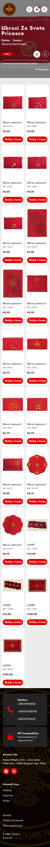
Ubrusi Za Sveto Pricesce (14, 43)
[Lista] (45, 54)
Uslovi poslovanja (12, 825)
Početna (5, 40)
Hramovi (17, 40)
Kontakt (7, 815)
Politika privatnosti (13, 820)
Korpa (6, 800)
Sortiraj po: (9, 63)
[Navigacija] (44, 9)
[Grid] (37, 54)
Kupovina (8, 795)
